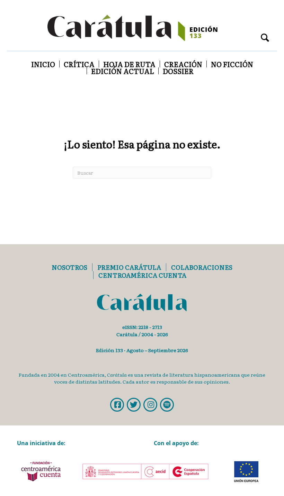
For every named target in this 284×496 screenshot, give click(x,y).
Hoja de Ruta (129, 64)
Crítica (79, 64)
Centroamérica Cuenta (142, 275)
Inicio (43, 64)
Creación (183, 64)
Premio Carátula (129, 267)
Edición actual (122, 70)
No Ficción (232, 64)
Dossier (178, 70)
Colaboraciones (201, 267)
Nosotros (69, 267)
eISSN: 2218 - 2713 (142, 326)
